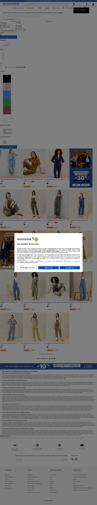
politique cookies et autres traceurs (29, 262)
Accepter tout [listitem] (70, 267)
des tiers (69, 254)
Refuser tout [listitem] (48, 267)
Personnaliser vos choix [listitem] (27, 267)
